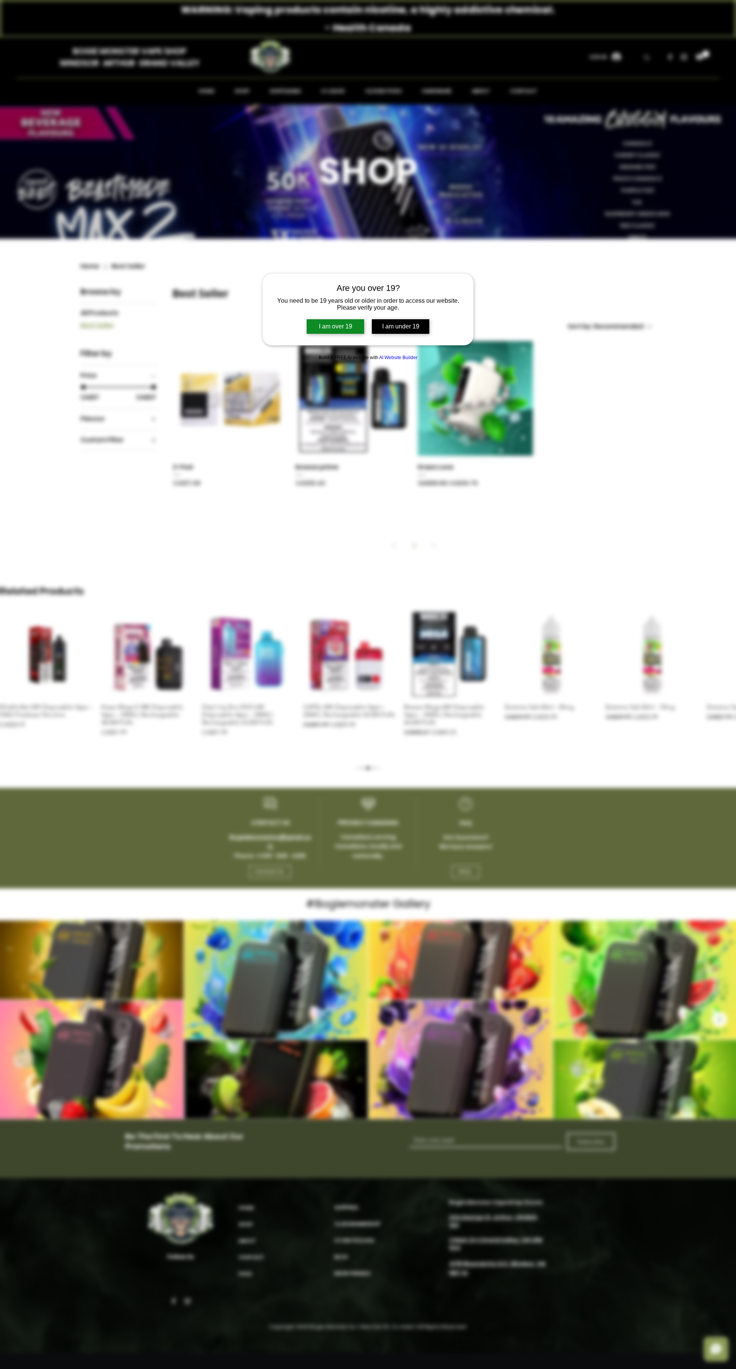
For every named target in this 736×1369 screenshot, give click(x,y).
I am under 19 (400, 326)
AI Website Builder (398, 357)
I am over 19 (335, 326)
